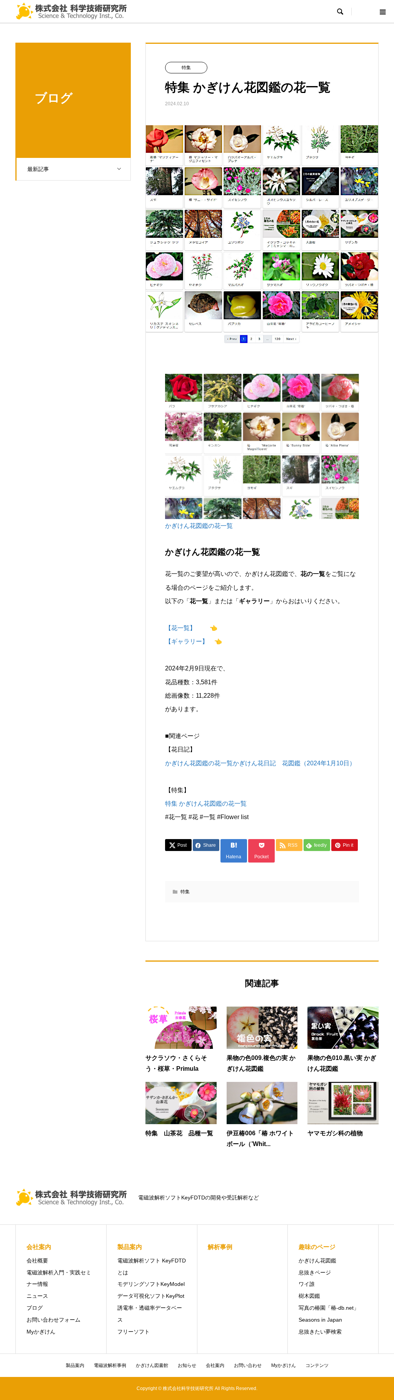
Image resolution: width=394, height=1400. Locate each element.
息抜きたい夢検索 (320, 1332)
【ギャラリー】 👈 (193, 641)
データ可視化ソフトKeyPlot (150, 1296)
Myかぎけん (41, 1332)
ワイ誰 (307, 1284)
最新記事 (38, 169)
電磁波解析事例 (110, 1365)
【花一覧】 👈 (191, 628)
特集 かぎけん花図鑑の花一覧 (206, 803)
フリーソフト (133, 1332)
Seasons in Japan (320, 1320)
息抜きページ (315, 1272)
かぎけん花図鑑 (317, 1260)
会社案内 (215, 1365)
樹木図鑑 (309, 1296)
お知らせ (187, 1365)
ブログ (35, 1308)
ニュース (37, 1296)
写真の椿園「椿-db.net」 (329, 1308)
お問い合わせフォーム (53, 1320)
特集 (186, 67)
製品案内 (75, 1365)
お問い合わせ (248, 1365)
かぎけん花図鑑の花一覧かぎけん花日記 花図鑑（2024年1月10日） (260, 763)
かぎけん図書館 (152, 1365)
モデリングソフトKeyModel (151, 1284)
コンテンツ (317, 1365)
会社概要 (37, 1260)
